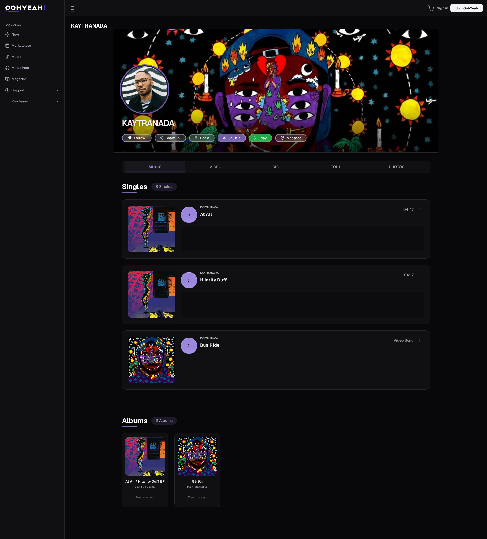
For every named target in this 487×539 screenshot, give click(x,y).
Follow (139, 138)
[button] (32, 8)
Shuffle (234, 138)
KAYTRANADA (209, 207)
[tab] (155, 167)
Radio (205, 138)
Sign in (442, 8)
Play (263, 138)
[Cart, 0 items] (431, 8)
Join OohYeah (467, 8)
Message (294, 138)
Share (170, 138)
